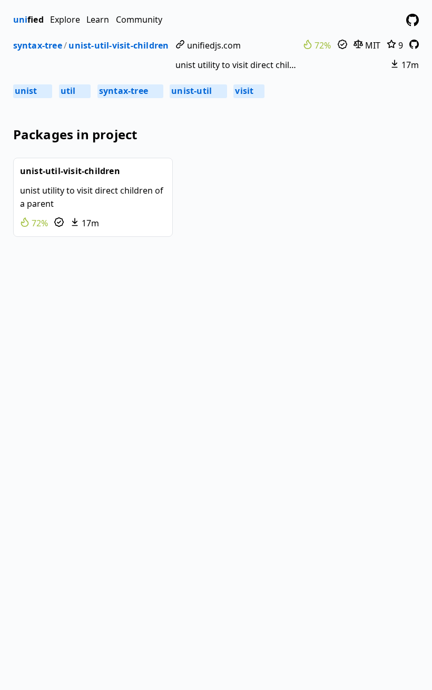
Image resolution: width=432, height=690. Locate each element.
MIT (371, 45)
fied (28, 19)
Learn (97, 19)
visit (248, 91)
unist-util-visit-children (118, 45)
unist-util (197, 91)
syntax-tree (37, 45)
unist (32, 91)
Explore (65, 19)
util (74, 91)
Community (139, 19)
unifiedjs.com (213, 45)
